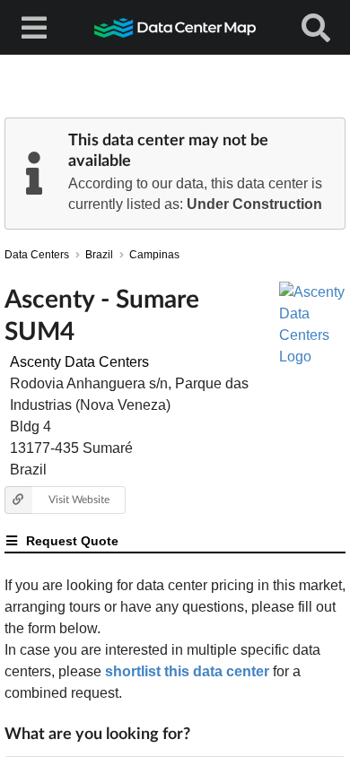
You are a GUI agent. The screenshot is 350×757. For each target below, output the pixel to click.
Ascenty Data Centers (79, 362)
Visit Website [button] (78, 499)
